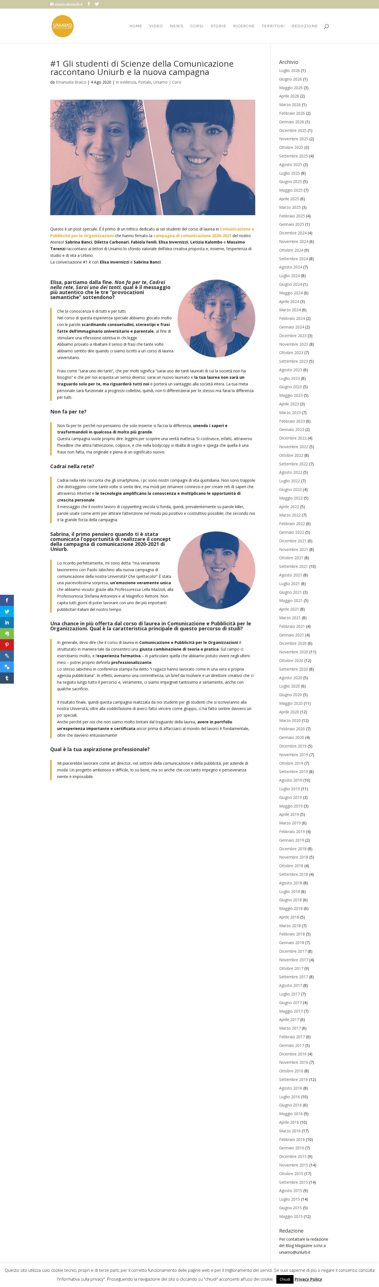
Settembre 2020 (293, 669)
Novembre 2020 (293, 651)
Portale (144, 82)
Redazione (305, 26)
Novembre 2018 (293, 857)
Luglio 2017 (289, 994)
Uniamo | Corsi (167, 82)
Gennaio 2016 (291, 1147)
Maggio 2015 (291, 1216)
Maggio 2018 (291, 908)
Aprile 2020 (289, 711)
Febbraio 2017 (292, 1036)
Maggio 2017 (291, 1011)
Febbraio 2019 (292, 831)
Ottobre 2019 (291, 763)
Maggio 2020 (291, 703)
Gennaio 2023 (291, 429)
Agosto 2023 (290, 369)
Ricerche (244, 26)
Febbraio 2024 (292, 318)
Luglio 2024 (289, 275)
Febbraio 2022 (292, 523)
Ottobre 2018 (291, 865)
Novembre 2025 (293, 138)
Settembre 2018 (293, 874)
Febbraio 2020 (292, 728)
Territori (273, 26)
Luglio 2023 (289, 378)
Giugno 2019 (290, 797)
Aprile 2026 (289, 96)
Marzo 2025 (290, 207)
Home (136, 26)
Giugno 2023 (290, 386)
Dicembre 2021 (293, 540)
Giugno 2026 (290, 79)
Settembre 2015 (293, 1182)
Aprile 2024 (289, 301)
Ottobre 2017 (291, 968)
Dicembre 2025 (293, 130)
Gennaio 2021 (291, 635)
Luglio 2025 (289, 173)
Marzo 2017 (290, 1028)
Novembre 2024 (293, 241)
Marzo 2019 (290, 823)
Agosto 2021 (290, 575)
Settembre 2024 (293, 258)
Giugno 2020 (290, 694)
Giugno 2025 (290, 181)
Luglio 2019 (289, 788)
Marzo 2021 (290, 617)
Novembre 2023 (293, 344)
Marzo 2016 (290, 1130)
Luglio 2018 (289, 891)
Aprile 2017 (289, 1019)
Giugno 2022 (290, 489)
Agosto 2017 (290, 985)
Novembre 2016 (293, 1062)
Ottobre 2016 (291, 1070)
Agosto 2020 (290, 677)
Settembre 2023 (293, 361)
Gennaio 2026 (291, 121)
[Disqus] (153, 864)
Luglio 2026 (289, 70)
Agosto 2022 (290, 472)
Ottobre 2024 (291, 250)
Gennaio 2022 (291, 532)
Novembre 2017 (293, 959)
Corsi (197, 26)
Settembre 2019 (293, 771)
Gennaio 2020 (291, 737)
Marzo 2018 (290, 925)
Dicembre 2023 (293, 335)
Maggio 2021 (291, 600)
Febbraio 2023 (292, 421)
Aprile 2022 (289, 506)
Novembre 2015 (293, 1165)
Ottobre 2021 (291, 557)
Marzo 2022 (290, 515)
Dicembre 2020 (293, 643)
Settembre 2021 (293, 566)
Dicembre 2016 (293, 1054)
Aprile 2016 (289, 1122)
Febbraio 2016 (292, 1139)
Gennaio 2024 (291, 327)
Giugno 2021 (290, 592)
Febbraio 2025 (292, 216)
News (176, 26)
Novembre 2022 (293, 446)
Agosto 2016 (290, 1088)
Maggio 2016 (291, 1113)
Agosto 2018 (290, 882)
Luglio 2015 (289, 1199)
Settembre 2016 (293, 1079)
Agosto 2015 (290, 1190)
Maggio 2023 (291, 395)
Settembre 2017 (293, 976)
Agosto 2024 (290, 267)
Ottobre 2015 (291, 1173)
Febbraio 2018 (292, 934)
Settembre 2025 (293, 156)
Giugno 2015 (290, 1207)
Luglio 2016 (289, 1096)
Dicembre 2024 (293, 232)
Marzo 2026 (290, 104)
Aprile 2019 (289, 814)
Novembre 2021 (293, 549)
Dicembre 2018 (293, 848)
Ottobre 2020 (291, 660)
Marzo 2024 (290, 309)
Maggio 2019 (291, 806)
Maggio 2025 (291, 190)
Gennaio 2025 (291, 224)
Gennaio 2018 (291, 942)
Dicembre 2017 (293, 951)
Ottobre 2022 (291, 455)
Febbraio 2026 (292, 113)
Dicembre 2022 (293, 438)
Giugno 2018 (290, 899)
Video (156, 26)
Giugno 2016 (290, 1105)
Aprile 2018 (289, 917)
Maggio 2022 (291, 498)
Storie (218, 26)
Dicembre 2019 (293, 746)
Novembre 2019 (293, 754)
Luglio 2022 (289, 480)
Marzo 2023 (290, 412)
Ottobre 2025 (291, 147)
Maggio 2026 (291, 87)
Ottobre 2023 (291, 352)
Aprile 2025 (289, 198)
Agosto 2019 (290, 780)
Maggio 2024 (291, 292)
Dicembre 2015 (293, 1156)
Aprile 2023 (289, 404)
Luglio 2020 (289, 686)
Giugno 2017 (290, 1002)
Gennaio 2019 (291, 840)
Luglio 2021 (289, 583)
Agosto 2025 (290, 164)
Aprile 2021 (289, 609)
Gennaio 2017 (291, 1045)
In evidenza (126, 82)
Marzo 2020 (290, 720)
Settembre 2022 (293, 463)
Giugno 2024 (290, 284)
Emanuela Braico (71, 82)
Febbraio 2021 (292, 626)
